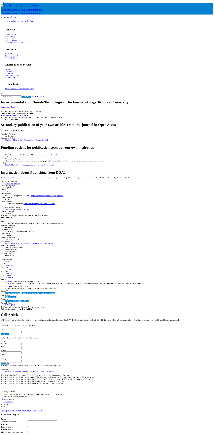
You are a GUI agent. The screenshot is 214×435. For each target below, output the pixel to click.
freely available (9, 392)
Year (2, 346)
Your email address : (8, 422)
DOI (2, 330)
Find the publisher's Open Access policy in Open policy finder (27, 140)
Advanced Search (38, 96)
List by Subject (10, 36)
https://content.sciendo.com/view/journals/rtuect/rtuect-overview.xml (29, 243)
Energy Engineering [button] (12, 293)
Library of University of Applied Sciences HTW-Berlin (21, 10)
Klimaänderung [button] (10, 297)
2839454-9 (9, 277)
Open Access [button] (5, 107)
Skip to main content (8, 2)
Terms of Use (10, 69)
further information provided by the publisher (47, 196)
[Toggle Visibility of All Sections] (16, 107)
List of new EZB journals (14, 42)
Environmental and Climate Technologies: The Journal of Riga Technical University (64, 102)
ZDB (13, 305)
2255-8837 (9, 269)
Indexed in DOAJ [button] (12, 301)
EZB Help (9, 73)
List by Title (9, 38)
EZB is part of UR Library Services (13, 411)
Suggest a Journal (11, 56)
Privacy (40, 411)
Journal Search (10, 34)
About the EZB (10, 71)
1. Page (3, 359)
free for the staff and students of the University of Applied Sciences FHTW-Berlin (33, 394)
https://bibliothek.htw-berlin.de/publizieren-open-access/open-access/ (29, 165)
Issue (2, 355)
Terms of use (8, 402)
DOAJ (7, 305)
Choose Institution (11, 58)
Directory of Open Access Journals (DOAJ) (19, 178)
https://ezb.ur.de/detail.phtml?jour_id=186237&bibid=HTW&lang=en (29, 371)
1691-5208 (9, 265)
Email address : (7, 427)
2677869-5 (9, 281)
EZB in (10, 77)
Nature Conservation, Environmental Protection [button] (38, 293)
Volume (3, 350)
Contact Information (12, 54)
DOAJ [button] (13, 107)
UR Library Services (12, 75)
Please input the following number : (14, 432)
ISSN (3, 342)
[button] (17, 113)
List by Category (11, 40)
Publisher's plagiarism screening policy (19, 209)
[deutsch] (13, 17)
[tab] (107, 113)
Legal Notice (31, 411)
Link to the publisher (12, 184)
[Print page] (5, 17)
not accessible (9, 399)
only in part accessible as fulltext (15, 397)
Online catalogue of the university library (19, 21)
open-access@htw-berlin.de (47, 155)
